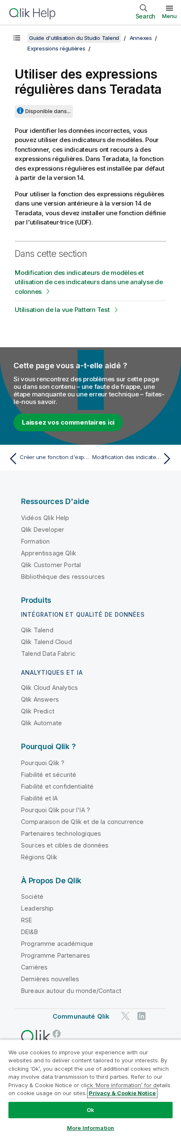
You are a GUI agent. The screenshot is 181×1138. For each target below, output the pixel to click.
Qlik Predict (37, 711)
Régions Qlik (39, 857)
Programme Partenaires (55, 955)
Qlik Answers (40, 699)
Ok (90, 1109)
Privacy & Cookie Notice (122, 1093)
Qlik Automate (41, 722)
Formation (35, 541)
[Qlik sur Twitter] (125, 1016)
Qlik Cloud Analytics (49, 687)
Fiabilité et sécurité (48, 774)
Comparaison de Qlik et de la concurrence (82, 821)
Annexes (141, 37)
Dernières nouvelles (50, 978)
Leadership (37, 908)
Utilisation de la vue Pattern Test (62, 310)
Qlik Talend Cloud (46, 641)
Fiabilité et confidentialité (57, 786)
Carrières (34, 967)
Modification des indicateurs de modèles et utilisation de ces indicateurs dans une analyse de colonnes (89, 282)
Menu (169, 16)
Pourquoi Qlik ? (42, 762)
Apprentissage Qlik (48, 553)
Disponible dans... (48, 111)
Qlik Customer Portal (51, 564)
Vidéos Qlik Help (45, 517)
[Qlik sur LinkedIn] (141, 1016)
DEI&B (29, 931)
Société (32, 896)
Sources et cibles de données (65, 845)
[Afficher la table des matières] (17, 38)
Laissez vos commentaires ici (68, 422)
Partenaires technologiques (61, 833)
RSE (26, 920)
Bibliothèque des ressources (63, 576)
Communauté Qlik (81, 1016)
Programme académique (57, 943)
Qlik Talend (37, 630)
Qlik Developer (42, 529)
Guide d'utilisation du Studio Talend (74, 37)
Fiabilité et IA (39, 798)
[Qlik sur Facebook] (57, 1033)
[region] (90, 1088)
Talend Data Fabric (48, 653)
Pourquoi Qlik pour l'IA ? (55, 809)
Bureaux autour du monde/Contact (71, 990)
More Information (90, 1128)
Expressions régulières (56, 48)
